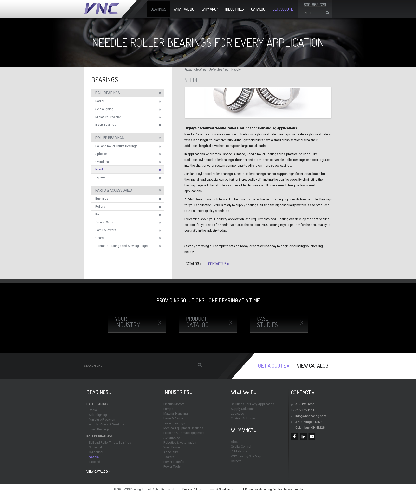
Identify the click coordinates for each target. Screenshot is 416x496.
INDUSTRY (127, 322)
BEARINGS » (98, 392)
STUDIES (267, 322)
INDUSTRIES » (177, 392)
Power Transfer (173, 461)
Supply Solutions (242, 409)
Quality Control (241, 446)
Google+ (320, 436)
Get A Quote (283, 9)
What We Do (184, 9)
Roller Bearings (218, 69)
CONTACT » (302, 392)
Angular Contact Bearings (106, 424)
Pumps (168, 409)
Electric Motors (173, 404)
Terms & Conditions (220, 489)
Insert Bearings (105, 124)
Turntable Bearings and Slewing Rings (121, 246)
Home (188, 69)
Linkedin (303, 436)
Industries (234, 9)
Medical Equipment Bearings (183, 428)
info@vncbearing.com (310, 416)
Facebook (294, 436)
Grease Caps (104, 222)
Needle (100, 169)
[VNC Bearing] (116, 9)
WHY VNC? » (243, 430)
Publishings (239, 451)
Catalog (258, 9)
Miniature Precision (108, 117)
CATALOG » (194, 263)
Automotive (171, 437)
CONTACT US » (218, 263)
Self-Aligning (104, 109)
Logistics (237, 413)
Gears (99, 238)
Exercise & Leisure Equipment (183, 433)
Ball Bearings (107, 93)
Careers (236, 461)
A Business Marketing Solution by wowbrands (272, 489)
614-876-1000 (304, 404)
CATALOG (197, 322)
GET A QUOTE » (273, 365)
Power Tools (172, 466)
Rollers (100, 206)
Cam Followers (105, 230)
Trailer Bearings (174, 423)
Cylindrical (102, 161)
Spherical (101, 154)
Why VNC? (210, 9)
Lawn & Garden (174, 418)
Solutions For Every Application (252, 404)
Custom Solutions (243, 418)
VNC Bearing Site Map (246, 456)
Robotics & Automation (179, 442)
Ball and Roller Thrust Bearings (116, 146)
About (235, 442)
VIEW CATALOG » (314, 365)
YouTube (311, 436)
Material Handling (175, 413)
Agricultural (171, 452)
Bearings (158, 9)
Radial (99, 101)
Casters (168, 457)
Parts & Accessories (113, 190)
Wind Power (171, 447)
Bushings (101, 198)
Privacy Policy (191, 489)
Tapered (101, 177)
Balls (98, 214)
